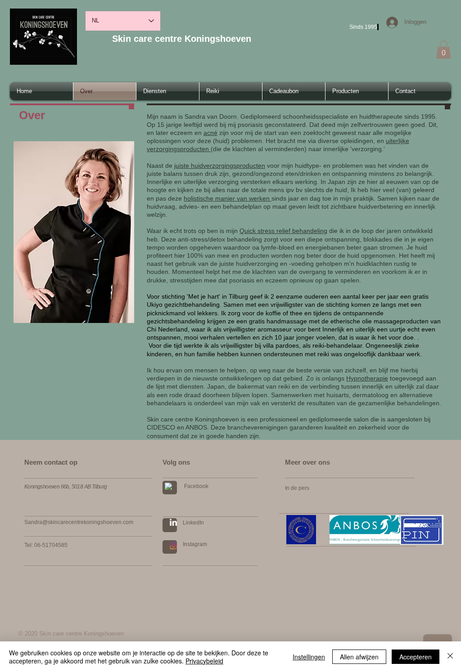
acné (210, 132)
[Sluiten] (450, 657)
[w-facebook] (168, 486)
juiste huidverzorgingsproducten (219, 165)
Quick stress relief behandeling (283, 230)
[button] (443, 49)
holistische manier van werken (227, 198)
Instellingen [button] (309, 656)
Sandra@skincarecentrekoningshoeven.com (78, 522)
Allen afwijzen (359, 656)
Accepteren (415, 656)
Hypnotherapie (367, 378)
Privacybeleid (204, 660)
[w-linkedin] (173, 522)
